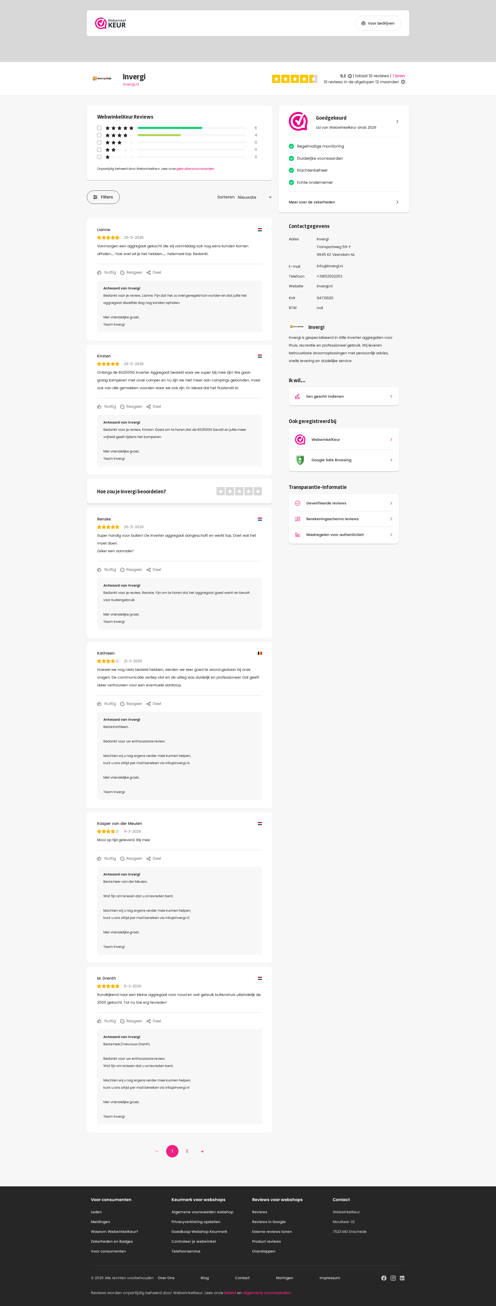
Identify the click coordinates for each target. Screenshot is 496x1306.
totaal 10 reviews (372, 76)
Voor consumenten (108, 1251)
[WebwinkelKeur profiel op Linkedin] (402, 1277)
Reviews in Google (269, 1221)
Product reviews (266, 1241)
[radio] (276, 79)
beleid (230, 1292)
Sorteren (226, 197)
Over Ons (166, 1277)
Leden (96, 1212)
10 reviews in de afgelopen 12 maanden (361, 81)
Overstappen (263, 1251)
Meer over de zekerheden (312, 202)
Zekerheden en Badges (112, 1241)
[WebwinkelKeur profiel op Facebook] (383, 1277)
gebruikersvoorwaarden (195, 168)
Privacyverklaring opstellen (196, 1221)
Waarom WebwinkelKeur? (114, 1231)
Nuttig (109, 272)
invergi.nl (131, 84)
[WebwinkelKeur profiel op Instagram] (393, 1277)
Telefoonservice (186, 1251)
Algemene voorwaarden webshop (202, 1212)
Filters (107, 197)
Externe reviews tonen (272, 1231)
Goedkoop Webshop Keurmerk (199, 1231)
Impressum (330, 1277)
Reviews (259, 1212)
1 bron (399, 76)
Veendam (341, 254)
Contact (242, 1277)
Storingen (284, 1277)
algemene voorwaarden (266, 1292)
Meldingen (100, 1221)
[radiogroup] (294, 79)
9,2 (346, 76)
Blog (205, 1277)
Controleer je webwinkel (194, 1241)
